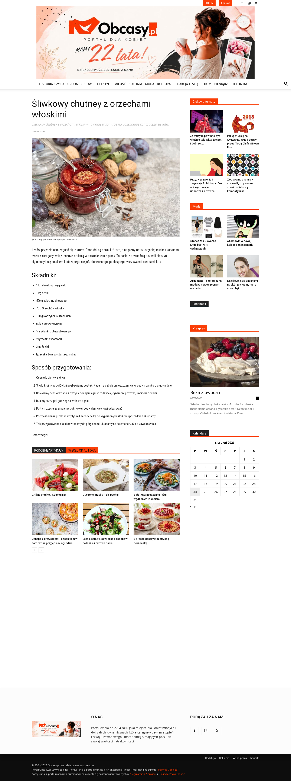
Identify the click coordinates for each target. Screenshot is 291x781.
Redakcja (210, 758)
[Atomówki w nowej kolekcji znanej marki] (243, 226)
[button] (286, 84)
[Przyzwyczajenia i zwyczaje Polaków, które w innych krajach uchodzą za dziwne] (206, 165)
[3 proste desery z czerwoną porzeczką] (157, 519)
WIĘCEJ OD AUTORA (82, 450)
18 (205, 484)
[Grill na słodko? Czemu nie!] (55, 475)
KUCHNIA (135, 84)
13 (225, 476)
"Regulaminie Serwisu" (143, 774)
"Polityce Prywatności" (171, 774)
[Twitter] (256, 3)
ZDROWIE (87, 84)
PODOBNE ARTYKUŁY (48, 450)
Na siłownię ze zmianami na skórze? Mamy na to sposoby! (242, 284)
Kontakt (254, 758)
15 (244, 476)
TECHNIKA (239, 84)
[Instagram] (249, 3)
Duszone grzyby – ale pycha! (101, 494)
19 (216, 484)
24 (195, 492)
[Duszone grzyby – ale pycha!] (106, 475)
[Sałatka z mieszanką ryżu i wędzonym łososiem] (157, 475)
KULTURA (164, 84)
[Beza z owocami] (224, 362)
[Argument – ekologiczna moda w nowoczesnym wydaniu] (206, 266)
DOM (207, 84)
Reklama (224, 758)
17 (195, 484)
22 (244, 484)
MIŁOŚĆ (120, 84)
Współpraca (240, 758)
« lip (193, 506)
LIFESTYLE (104, 84)
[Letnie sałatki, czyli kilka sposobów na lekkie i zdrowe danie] (106, 519)
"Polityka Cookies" (167, 769)
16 (254, 476)
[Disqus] (106, 620)
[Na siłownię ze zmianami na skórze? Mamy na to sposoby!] (243, 266)
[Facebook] (242, 3)
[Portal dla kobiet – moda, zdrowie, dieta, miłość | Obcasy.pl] (145, 42)
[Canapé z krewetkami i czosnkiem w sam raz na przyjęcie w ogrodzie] (55, 519)
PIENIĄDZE (221, 84)
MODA (149, 84)
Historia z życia (51, 84)
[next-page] (41, 550)
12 (216, 476)
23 (254, 484)
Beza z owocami (206, 392)
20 (225, 484)
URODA (72, 84)
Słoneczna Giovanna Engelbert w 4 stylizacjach (203, 244)
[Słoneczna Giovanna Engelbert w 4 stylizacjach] (206, 226)
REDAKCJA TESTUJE (187, 84)
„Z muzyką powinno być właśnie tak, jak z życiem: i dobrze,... (206, 139)
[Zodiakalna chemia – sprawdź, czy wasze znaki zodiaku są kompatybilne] (243, 165)
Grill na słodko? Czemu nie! (49, 494)
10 (195, 476)
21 (234, 484)
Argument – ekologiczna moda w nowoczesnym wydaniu (206, 284)
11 (205, 476)
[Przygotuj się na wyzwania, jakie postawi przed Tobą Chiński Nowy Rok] (243, 121)
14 (234, 476)
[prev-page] (34, 550)
